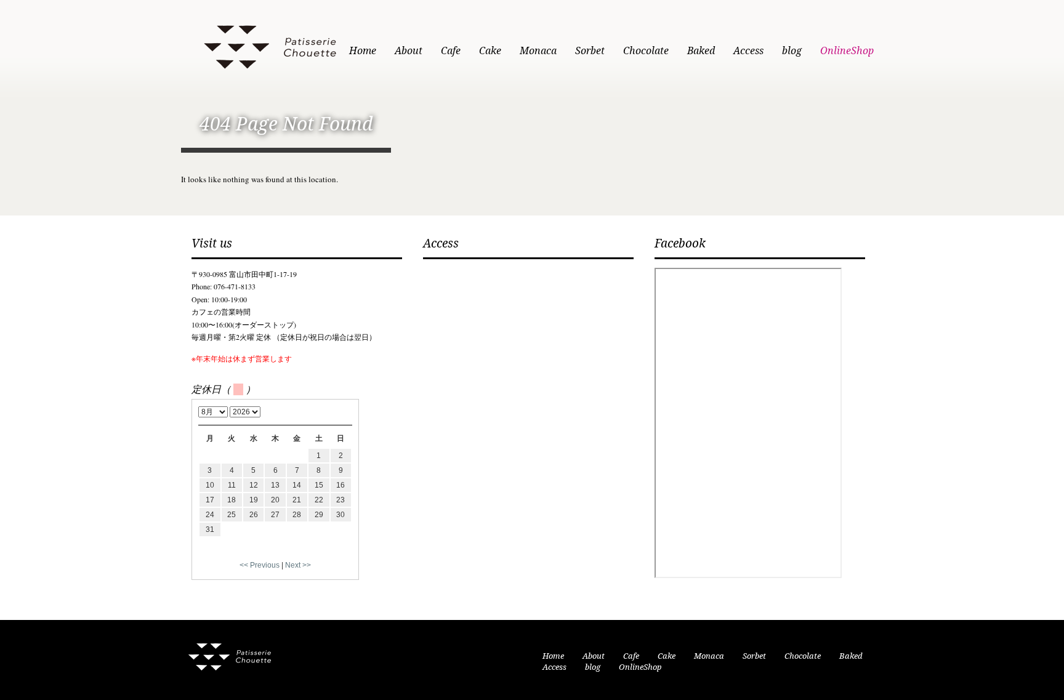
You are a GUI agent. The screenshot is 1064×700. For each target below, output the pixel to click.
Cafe (451, 51)
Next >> (298, 565)
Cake (490, 51)
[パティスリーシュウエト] (269, 44)
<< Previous (260, 565)
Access (748, 51)
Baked (701, 51)
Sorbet (590, 51)
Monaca (538, 51)
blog (792, 51)
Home (362, 51)
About (408, 51)
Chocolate (646, 51)
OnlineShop (847, 51)
